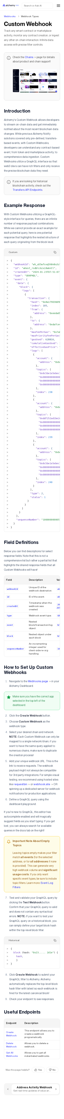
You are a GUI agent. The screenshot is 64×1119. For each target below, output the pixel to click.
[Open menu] (58, 6)
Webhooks (10, 16)
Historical (14, 940)
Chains (29, 57)
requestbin (20, 784)
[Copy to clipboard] (55, 252)
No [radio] (54, 1070)
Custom (13, 252)
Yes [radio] (40, 1070)
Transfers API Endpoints (27, 189)
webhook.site (41, 784)
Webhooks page (38, 681)
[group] (45, 1070)
